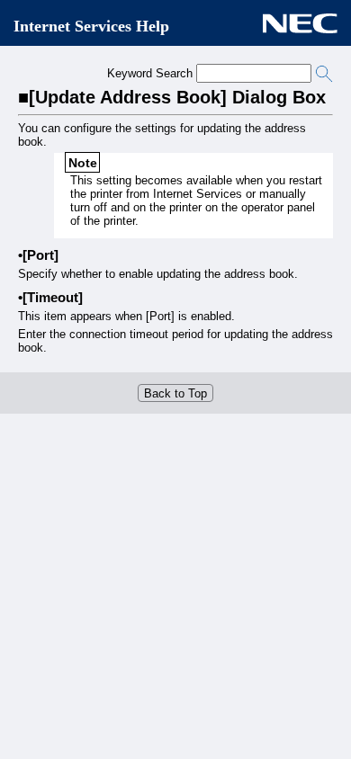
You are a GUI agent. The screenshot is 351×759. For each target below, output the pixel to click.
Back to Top (175, 393)
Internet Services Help (91, 26)
